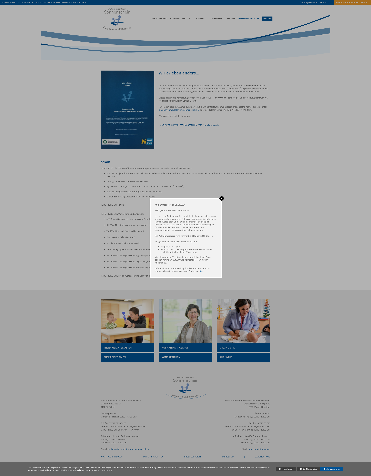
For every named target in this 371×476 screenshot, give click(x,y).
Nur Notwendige (307, 469)
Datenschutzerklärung (102, 470)
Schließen (221, 198)
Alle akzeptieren (330, 469)
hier (201, 271)
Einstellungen (284, 469)
